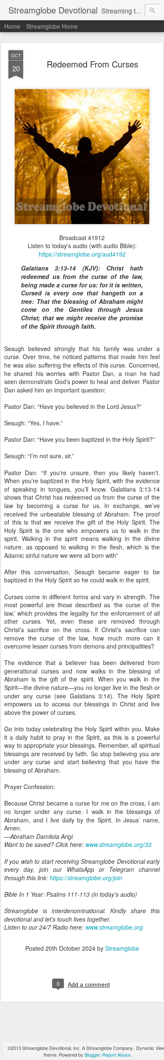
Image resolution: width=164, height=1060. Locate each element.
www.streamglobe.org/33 (118, 844)
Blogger (92, 1054)
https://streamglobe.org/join (86, 877)
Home (12, 26)
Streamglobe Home (52, 26)
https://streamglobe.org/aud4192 (82, 254)
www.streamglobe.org (114, 927)
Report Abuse (116, 1054)
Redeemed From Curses (92, 64)
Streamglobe (122, 948)
